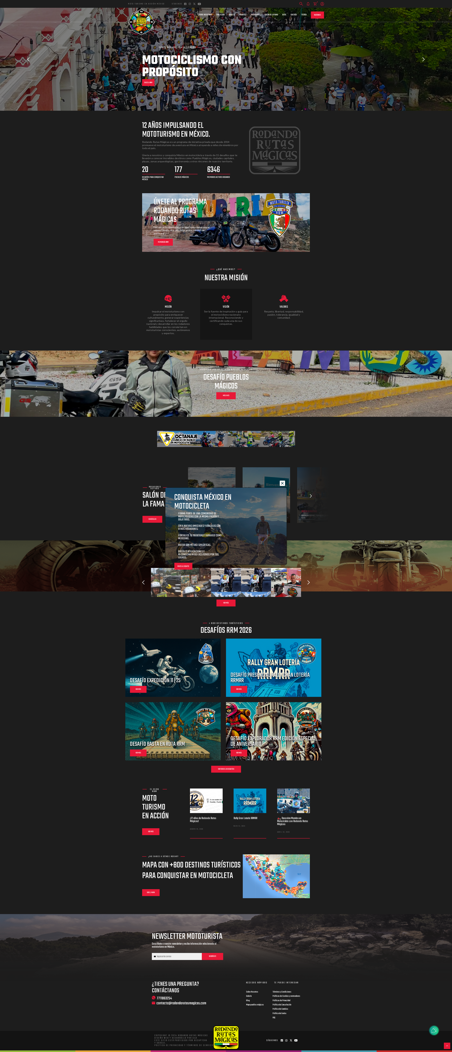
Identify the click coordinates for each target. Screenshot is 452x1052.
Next (423, 59)
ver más (138, 689)
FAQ (274, 1018)
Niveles (232, 15)
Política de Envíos (279, 1013)
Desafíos (242, 15)
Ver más (226, 602)
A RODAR (147, 70)
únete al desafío (183, 566)
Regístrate (317, 15)
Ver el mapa (151, 892)
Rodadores (255, 15)
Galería (294, 15)
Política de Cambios (280, 1009)
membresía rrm (163, 242)
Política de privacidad (169, 1045)
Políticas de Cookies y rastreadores (286, 996)
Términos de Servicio (200, 1045)
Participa (220, 15)
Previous (28, 59)
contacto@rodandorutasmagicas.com (181, 1003)
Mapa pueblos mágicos (255, 1005)
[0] (315, 4)
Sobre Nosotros (205, 15)
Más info (226, 395)
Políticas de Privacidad (281, 1000)
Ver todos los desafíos (226, 769)
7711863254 (164, 998)
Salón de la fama (271, 15)
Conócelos (152, 519)
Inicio (191, 15)
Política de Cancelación (282, 1005)
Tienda (304, 15)
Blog (284, 15)
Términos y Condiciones (282, 992)
